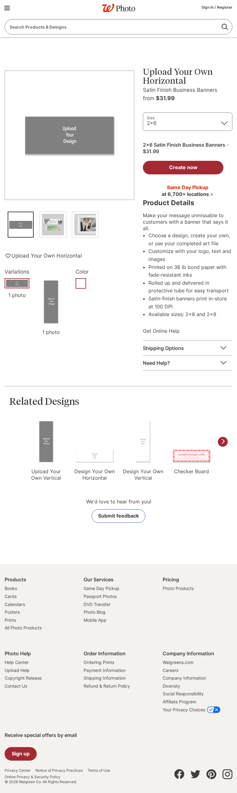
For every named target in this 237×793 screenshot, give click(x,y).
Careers (170, 670)
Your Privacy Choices (184, 709)
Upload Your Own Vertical (46, 474)
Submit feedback (118, 516)
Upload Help (17, 670)
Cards (11, 596)
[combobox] (118, 27)
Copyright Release (23, 678)
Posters (12, 612)
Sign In (208, 7)
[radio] (81, 283)
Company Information (184, 678)
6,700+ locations (190, 194)
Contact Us (16, 686)
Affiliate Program (179, 701)
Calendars (15, 604)
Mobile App (95, 620)
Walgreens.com (178, 662)
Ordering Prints (99, 662)
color (82, 272)
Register (224, 7)
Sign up (21, 753)
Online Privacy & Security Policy (32, 777)
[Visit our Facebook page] (179, 776)
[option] (21, 228)
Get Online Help (161, 331)
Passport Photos (100, 596)
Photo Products (178, 588)
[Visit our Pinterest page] (211, 776)
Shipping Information (105, 678)
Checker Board (191, 471)
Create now (183, 167)
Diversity (171, 686)
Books (11, 588)
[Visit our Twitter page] (195, 776)
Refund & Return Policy (107, 686)
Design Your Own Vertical (143, 474)
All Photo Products (23, 627)
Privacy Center (18, 770)
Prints (10, 620)
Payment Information (105, 670)
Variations (17, 272)
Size (151, 118)
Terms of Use (99, 770)
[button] (8, 7)
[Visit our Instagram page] (227, 776)
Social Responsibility (183, 693)
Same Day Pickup (101, 588)
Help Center (17, 662)
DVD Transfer (97, 604)
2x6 (151, 123)
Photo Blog (95, 612)
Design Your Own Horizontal (94, 474)
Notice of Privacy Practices (59, 770)
